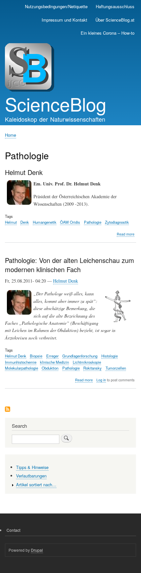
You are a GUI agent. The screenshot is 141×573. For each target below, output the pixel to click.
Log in (101, 379)
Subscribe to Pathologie (7, 410)
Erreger (52, 355)
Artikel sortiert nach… (36, 484)
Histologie (109, 355)
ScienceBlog (55, 104)
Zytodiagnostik (117, 222)
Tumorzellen (116, 368)
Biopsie (36, 355)
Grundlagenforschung (79, 355)
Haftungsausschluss (115, 6)
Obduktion (50, 368)
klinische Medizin (54, 362)
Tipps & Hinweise (32, 467)
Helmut (11, 222)
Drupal (37, 550)
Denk (24, 222)
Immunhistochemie (20, 362)
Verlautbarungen (31, 476)
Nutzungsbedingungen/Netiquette (56, 6)
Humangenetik (44, 222)
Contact (13, 530)
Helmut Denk (65, 281)
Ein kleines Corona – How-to (107, 33)
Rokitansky (92, 368)
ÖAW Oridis (70, 222)
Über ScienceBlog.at (114, 20)
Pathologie (92, 222)
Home (10, 135)
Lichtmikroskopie (87, 362)
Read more (125, 234)
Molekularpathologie (21, 368)
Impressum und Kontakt (64, 20)
